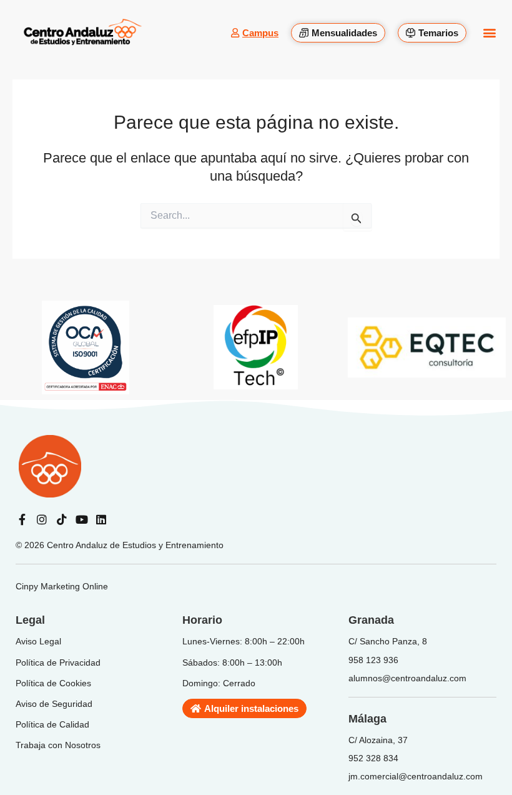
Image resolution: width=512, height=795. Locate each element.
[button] (489, 32)
